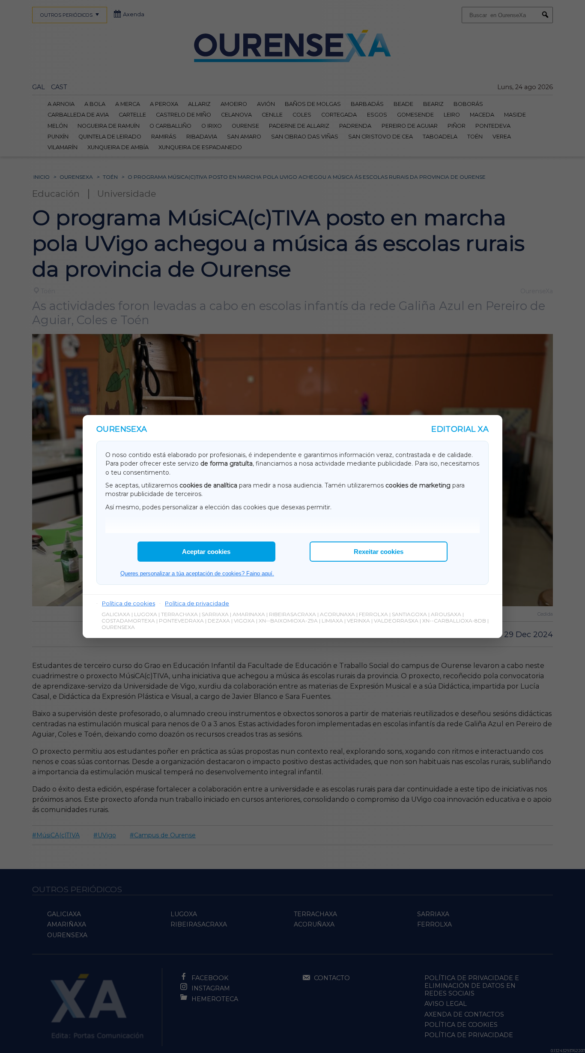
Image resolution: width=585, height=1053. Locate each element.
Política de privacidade (197, 603)
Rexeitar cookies (378, 551)
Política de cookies (128, 603)
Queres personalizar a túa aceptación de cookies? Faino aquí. (197, 573)
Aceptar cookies (206, 551)
